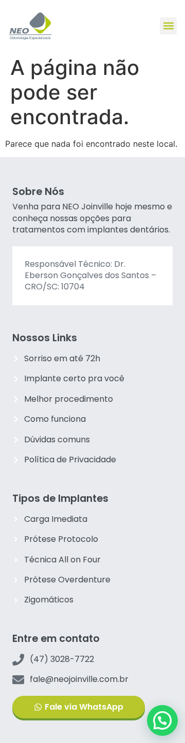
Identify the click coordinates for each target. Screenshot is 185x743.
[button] (168, 25)
